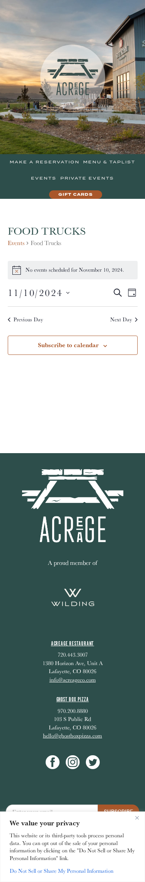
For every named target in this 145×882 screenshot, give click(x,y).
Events (43, 178)
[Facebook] (53, 762)
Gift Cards (75, 195)
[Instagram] (73, 762)
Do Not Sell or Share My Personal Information (61, 871)
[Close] (137, 818)
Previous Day (28, 319)
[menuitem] (45, 162)
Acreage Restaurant (72, 643)
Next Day (121, 319)
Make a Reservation (45, 162)
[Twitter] (93, 762)
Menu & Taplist (109, 162)
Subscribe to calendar (68, 344)
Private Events (87, 178)
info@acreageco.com (72, 679)
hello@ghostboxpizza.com (72, 735)
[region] (72, 846)
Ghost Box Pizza (72, 699)
